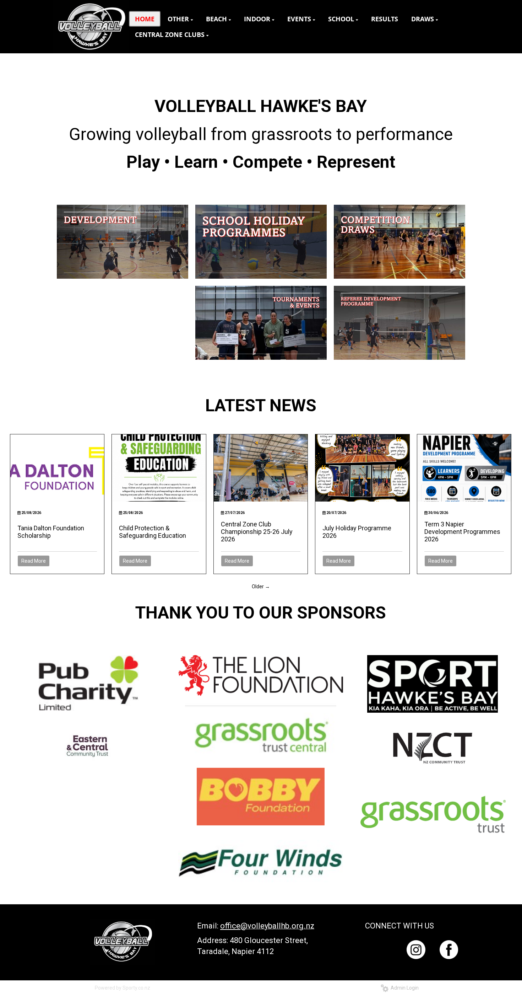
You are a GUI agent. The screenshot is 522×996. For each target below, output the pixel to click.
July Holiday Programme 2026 (356, 531)
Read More (33, 561)
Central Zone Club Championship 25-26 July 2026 (257, 531)
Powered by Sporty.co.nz (122, 988)
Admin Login (403, 988)
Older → (261, 586)
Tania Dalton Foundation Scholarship (50, 531)
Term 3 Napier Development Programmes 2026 (462, 531)
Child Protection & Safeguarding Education (152, 531)
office (230, 925)
